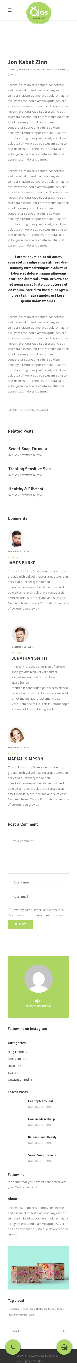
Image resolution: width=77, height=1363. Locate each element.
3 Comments (59, 69)
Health (39, 1309)
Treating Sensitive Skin (29, 469)
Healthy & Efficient (26, 489)
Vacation (42, 410)
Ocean (30, 410)
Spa (10, 1072)
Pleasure (12, 1314)
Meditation (50, 1309)
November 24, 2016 (30, 455)
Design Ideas (28, 1309)
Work (31, 1314)
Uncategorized (18, 1079)
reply (15, 557)
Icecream (14, 1058)
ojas (14, 69)
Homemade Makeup (41, 1119)
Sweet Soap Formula (27, 448)
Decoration (16, 410)
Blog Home (16, 1052)
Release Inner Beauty (42, 1137)
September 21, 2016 (30, 69)
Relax (46, 69)
